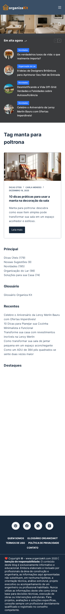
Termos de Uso (15, 542)
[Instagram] (50, 526)
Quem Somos (16, 538)
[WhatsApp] (38, 526)
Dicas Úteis (15, 187)
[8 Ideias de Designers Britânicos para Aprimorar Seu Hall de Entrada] (9, 70)
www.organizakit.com (38, 558)
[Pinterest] (16, 526)
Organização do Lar (27, 66)
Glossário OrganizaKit (42, 538)
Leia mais (18, 230)
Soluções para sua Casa (19, 275)
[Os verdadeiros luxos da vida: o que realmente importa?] (9, 54)
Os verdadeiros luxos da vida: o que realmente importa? (38, 56)
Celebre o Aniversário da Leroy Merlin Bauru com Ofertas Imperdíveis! (36, 111)
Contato (32, 547)
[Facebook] (27, 526)
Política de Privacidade (43, 542)
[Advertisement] (32, 404)
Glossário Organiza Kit (18, 295)
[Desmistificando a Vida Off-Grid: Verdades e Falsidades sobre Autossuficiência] (9, 89)
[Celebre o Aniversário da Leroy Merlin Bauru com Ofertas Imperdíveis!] (9, 109)
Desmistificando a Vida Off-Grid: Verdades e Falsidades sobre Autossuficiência (37, 91)
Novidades (23, 50)
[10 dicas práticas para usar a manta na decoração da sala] (32, 167)
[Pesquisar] (59, 24)
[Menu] (59, 7)
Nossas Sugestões (15, 262)
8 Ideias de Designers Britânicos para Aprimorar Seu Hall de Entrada (38, 72)
